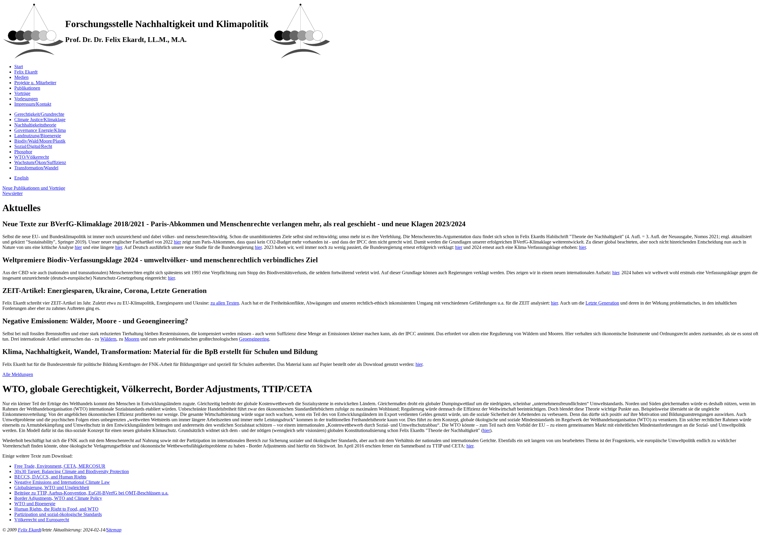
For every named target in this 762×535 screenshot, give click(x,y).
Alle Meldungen (17, 374)
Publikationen (27, 88)
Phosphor (23, 151)
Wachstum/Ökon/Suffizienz (40, 162)
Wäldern (108, 338)
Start (18, 66)
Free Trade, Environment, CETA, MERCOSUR (59, 466)
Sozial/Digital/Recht (33, 146)
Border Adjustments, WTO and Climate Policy (58, 498)
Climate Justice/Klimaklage (39, 119)
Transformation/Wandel (36, 167)
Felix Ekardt (26, 71)
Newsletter (12, 193)
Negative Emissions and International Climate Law (62, 482)
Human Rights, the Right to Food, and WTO (56, 508)
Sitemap (113, 529)
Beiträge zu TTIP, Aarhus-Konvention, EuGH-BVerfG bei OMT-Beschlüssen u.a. (91, 492)
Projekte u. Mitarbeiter (35, 82)
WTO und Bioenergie (34, 503)
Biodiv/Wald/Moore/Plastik (39, 141)
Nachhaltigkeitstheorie (35, 124)
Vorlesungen (26, 98)
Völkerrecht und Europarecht (41, 519)
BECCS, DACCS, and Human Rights (50, 476)
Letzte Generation (602, 302)
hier (177, 241)
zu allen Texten (224, 302)
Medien (21, 77)
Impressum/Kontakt (32, 104)
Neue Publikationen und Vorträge (33, 188)
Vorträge (22, 93)
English (21, 177)
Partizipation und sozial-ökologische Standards (58, 514)
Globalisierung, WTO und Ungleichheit (51, 487)
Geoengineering (254, 338)
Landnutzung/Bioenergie (37, 135)
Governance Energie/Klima (40, 130)
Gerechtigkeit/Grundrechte (39, 114)
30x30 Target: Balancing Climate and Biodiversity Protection (71, 471)
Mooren (131, 338)
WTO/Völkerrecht (31, 157)
